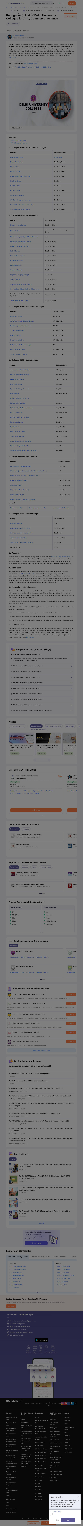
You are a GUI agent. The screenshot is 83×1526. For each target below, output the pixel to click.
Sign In (68, 1520)
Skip (57, 1520)
